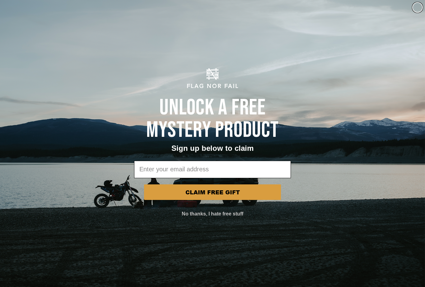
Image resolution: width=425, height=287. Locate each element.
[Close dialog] (418, 7)
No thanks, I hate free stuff (212, 213)
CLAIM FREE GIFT (212, 192)
